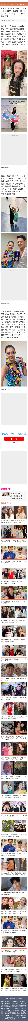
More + (25, 503)
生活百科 (10, 4)
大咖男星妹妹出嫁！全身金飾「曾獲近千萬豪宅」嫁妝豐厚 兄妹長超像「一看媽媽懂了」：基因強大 (13, 542)
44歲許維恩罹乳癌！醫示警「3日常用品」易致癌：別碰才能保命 (13, 602)
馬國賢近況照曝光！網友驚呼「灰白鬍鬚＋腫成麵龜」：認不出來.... (13, 679)
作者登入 (4, 4)
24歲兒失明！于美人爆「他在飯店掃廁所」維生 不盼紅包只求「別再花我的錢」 (14, 621)
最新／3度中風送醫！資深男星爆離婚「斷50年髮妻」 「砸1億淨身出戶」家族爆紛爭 (13, 970)
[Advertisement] (14, 151)
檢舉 (13, 20)
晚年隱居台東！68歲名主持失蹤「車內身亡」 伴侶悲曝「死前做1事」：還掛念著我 (14, 835)
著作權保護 (19, 998)
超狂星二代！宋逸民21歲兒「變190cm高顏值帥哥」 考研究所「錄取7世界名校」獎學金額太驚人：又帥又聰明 (13, 738)
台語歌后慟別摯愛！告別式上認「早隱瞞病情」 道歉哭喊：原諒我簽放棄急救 (13, 951)
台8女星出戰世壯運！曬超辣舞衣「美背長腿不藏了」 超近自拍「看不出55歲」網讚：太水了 (17, 496)
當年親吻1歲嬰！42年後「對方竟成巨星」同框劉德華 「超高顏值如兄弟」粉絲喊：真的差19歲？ (14, 873)
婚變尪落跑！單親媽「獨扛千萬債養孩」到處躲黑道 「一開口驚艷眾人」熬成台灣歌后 (13, 796)
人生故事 (16, 4)
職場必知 (22, 4)
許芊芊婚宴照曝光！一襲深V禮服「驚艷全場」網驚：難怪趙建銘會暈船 (13, 562)
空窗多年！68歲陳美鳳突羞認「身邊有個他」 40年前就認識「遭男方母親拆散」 (14, 717)
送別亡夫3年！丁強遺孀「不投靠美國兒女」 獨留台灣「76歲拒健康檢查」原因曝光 (13, 777)
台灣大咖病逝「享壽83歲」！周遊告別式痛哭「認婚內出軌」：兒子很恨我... (14, 816)
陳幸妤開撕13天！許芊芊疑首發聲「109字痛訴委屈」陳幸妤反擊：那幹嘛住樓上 (13, 931)
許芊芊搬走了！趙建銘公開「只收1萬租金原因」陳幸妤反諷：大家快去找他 (13, 854)
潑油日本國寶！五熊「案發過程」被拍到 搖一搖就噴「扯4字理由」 (13, 698)
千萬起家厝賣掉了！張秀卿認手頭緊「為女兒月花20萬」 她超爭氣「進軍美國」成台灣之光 (13, 758)
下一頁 (14, 438)
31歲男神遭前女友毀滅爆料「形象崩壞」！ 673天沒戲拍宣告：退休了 (13, 893)
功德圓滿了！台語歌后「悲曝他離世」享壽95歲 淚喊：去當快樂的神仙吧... (14, 640)
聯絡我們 (12, 998)
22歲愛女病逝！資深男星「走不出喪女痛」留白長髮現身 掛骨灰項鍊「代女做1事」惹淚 (14, 521)
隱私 (7, 998)
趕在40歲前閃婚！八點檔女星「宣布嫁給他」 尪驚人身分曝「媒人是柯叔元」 (14, 582)
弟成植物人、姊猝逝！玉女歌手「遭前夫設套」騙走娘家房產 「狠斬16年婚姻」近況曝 (13, 912)
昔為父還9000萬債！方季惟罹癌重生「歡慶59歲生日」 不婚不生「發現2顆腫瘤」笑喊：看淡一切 (14, 989)
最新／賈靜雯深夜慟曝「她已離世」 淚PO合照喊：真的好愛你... (13, 659)
